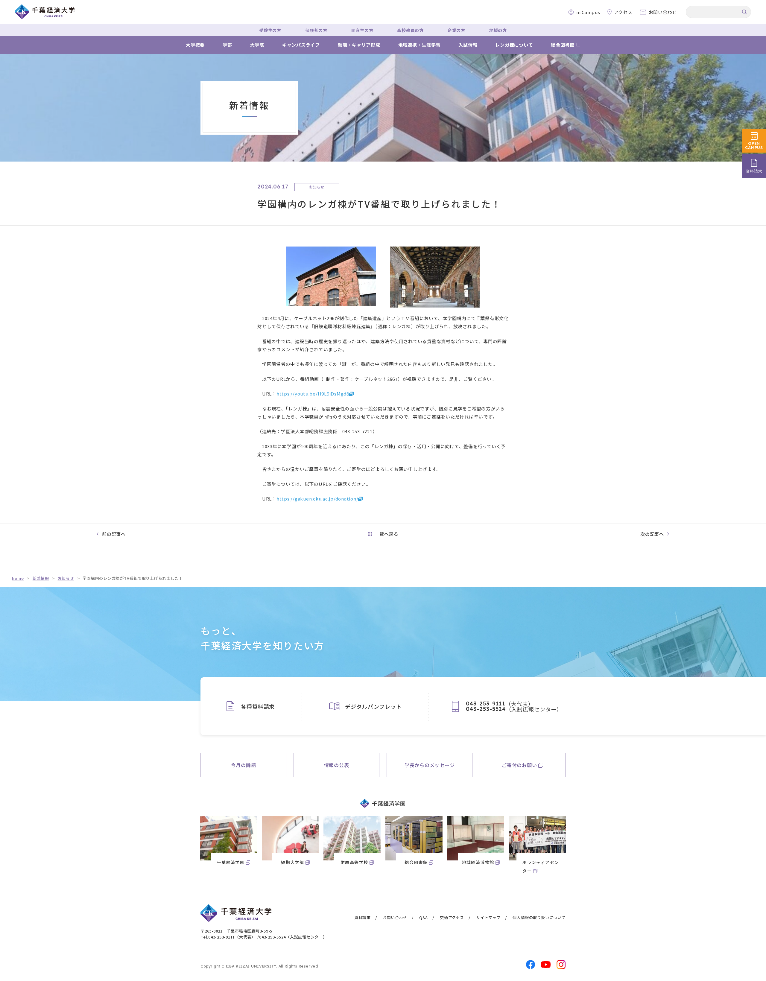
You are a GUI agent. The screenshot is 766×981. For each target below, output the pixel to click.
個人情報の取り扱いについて (539, 917)
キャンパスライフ (301, 45)
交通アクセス (452, 917)
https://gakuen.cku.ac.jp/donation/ (317, 498)
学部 (227, 45)
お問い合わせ (395, 917)
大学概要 (195, 45)
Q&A (423, 917)
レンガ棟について (514, 45)
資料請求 (362, 917)
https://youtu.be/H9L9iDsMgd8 (312, 393)
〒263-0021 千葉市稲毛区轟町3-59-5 (236, 931)
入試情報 (467, 45)
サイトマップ (488, 917)
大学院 (257, 45)
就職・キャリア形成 (359, 45)
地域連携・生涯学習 (419, 45)
